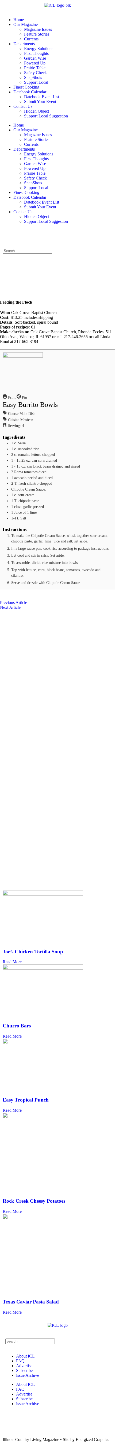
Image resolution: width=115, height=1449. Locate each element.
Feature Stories (36, 34)
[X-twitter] (23, 235)
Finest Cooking (26, 87)
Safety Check (35, 72)
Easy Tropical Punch (26, 1100)
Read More (12, 961)
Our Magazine (25, 24)
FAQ (20, 1361)
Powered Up (34, 63)
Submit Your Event (40, 101)
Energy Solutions (38, 48)
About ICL (25, 1356)
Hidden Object (36, 111)
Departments (24, 43)
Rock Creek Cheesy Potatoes (34, 1201)
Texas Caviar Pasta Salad (31, 1302)
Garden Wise (35, 58)
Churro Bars (17, 1026)
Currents (31, 39)
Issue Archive (27, 1375)
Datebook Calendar (29, 92)
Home (18, 19)
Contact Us (22, 106)
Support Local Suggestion (46, 116)
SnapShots (33, 77)
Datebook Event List (41, 96)
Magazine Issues (38, 29)
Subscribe (24, 1370)
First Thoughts (36, 53)
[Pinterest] (52, 235)
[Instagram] (38, 235)
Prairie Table (34, 68)
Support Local (36, 82)
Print (11, 397)
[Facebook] (9, 235)
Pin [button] (24, 397)
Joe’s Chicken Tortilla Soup (33, 951)
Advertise (24, 1365)
